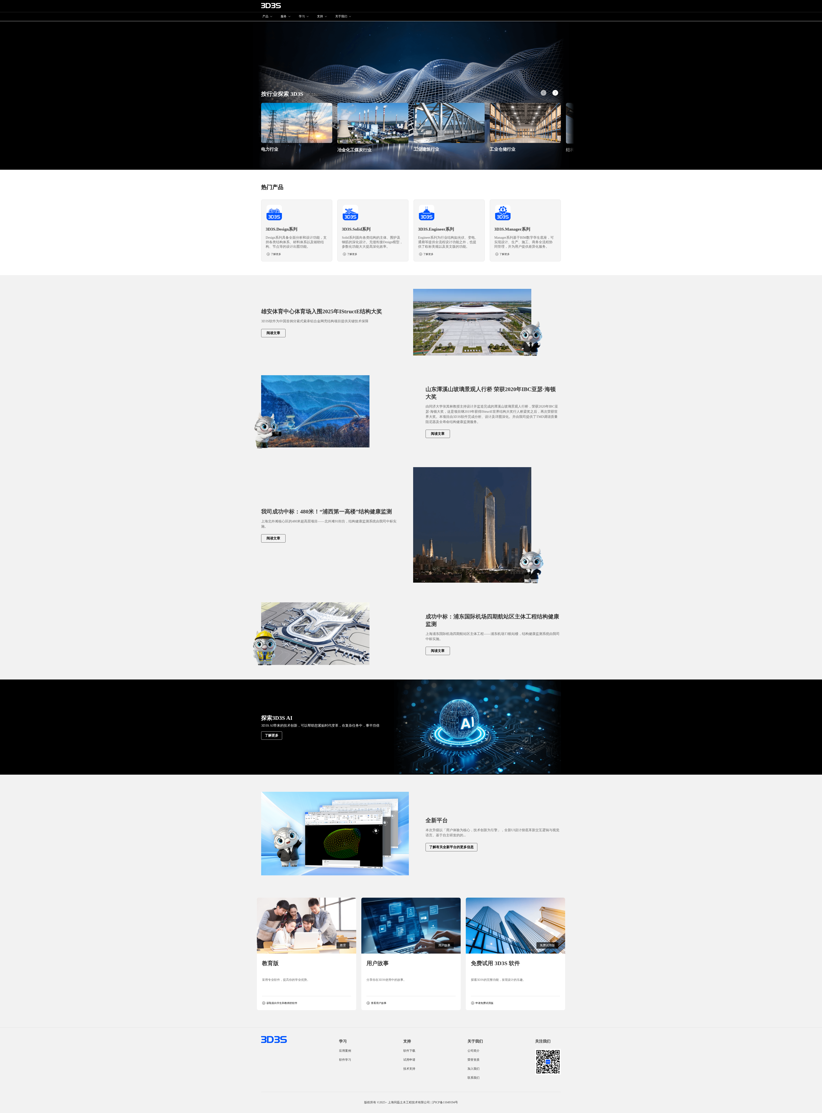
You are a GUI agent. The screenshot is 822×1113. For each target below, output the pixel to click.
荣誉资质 (474, 1059)
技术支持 (409, 1068)
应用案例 (345, 1050)
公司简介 (474, 1050)
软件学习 (345, 1059)
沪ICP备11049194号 (445, 1102)
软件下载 (409, 1050)
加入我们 (474, 1068)
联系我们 (474, 1077)
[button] (555, 92)
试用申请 (409, 1059)
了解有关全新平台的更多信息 (451, 847)
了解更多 (271, 735)
